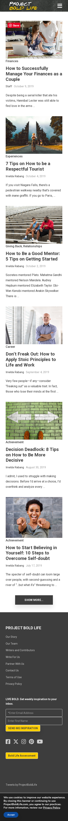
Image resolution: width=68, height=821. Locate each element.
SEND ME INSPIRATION (23, 728)
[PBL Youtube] (40, 742)
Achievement (15, 442)
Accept (11, 814)
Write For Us (13, 657)
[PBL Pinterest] (33, 742)
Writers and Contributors (20, 650)
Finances (12, 61)
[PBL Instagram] (25, 742)
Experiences (14, 156)
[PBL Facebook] (9, 742)
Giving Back (14, 246)
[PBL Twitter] (17, 742)
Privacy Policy (14, 683)
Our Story (11, 636)
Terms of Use (14, 677)
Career (10, 347)
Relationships (32, 246)
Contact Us (12, 670)
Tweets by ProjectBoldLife (21, 784)
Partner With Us (15, 663)
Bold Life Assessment (22, 755)
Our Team (12, 643)
